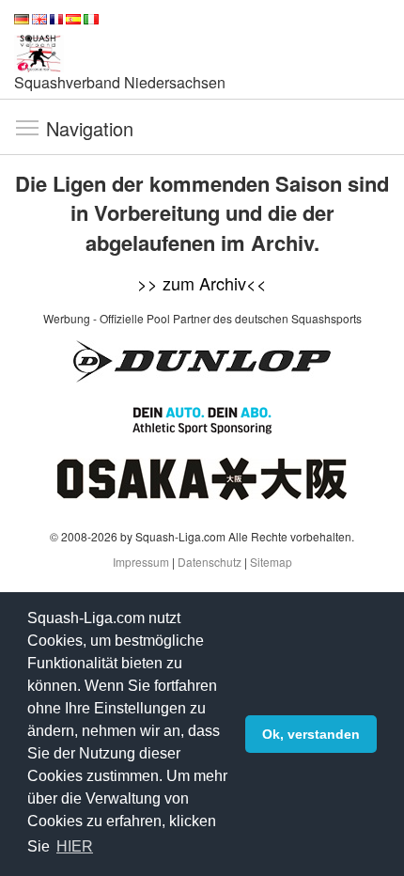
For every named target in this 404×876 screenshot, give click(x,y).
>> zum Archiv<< (202, 283)
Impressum (141, 562)
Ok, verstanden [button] (311, 734)
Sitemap (271, 562)
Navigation (27, 127)
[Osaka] (202, 477)
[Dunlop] (202, 360)
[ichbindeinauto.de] (202, 418)
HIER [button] (74, 846)
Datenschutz (209, 562)
